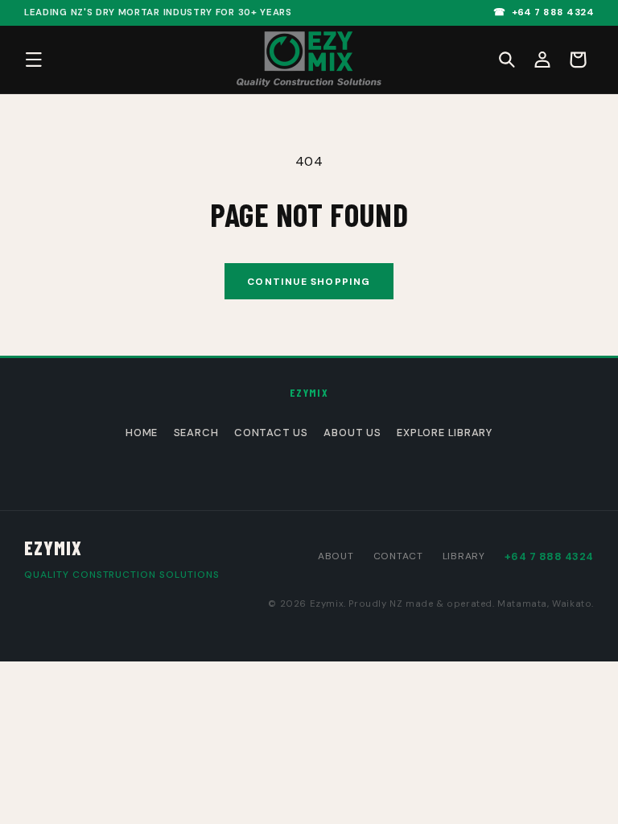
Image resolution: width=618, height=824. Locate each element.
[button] (507, 59)
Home (142, 432)
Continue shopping (308, 281)
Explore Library (444, 432)
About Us (352, 432)
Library (464, 556)
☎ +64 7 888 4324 (543, 12)
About (336, 556)
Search (196, 432)
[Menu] (34, 59)
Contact (398, 556)
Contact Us (271, 432)
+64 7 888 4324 (549, 556)
